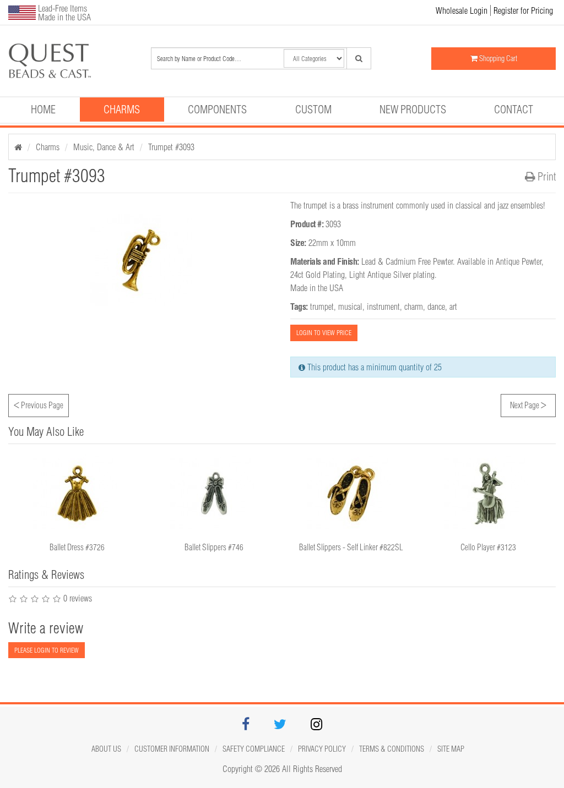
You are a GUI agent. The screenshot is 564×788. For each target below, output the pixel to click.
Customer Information (171, 749)
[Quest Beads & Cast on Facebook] (246, 725)
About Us (106, 749)
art (453, 306)
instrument (383, 306)
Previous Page (38, 404)
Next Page (528, 404)
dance (436, 306)
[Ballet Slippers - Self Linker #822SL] (351, 494)
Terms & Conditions (391, 749)
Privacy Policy (322, 749)
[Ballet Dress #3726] (77, 494)
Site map (450, 749)
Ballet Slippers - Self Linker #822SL (351, 547)
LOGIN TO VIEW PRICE (323, 333)
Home (43, 109)
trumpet (322, 306)
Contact (513, 109)
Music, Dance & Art (103, 146)
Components (217, 109)
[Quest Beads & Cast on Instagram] (316, 725)
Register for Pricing (523, 10)
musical (350, 306)
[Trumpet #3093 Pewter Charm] (49, 61)
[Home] (18, 146)
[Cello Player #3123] (488, 494)
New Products (412, 109)
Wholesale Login (461, 10)
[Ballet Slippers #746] (214, 494)
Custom (313, 109)
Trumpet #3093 (171, 146)
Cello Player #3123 (488, 547)
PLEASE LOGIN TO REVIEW (46, 650)
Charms (122, 109)
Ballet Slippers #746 (214, 547)
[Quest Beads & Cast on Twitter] (280, 725)
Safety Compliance (254, 749)
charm (413, 306)
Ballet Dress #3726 (77, 547)
